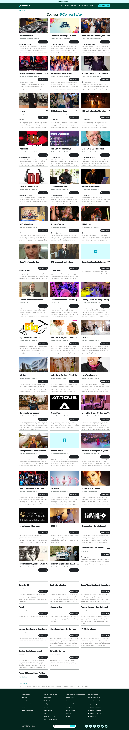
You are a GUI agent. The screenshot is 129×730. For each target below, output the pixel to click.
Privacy (24, 707)
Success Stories (70, 710)
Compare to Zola (92, 716)
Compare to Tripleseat (94, 704)
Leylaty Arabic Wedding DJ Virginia (97, 300)
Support (68, 716)
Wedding (66, 5)
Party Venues (47, 697)
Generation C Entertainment (93, 547)
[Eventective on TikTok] (98, 726)
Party (60, 5)
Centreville (22, 10)
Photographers (48, 710)
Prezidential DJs (26, 36)
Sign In (92, 5)
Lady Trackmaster (89, 375)
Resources (69, 713)
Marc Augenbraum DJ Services (63, 629)
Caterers (46, 707)
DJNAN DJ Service (57, 651)
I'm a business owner (64, 1)
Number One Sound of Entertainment (34, 629)
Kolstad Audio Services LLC (30, 651)
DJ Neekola (55, 488)
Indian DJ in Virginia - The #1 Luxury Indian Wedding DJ (74, 337)
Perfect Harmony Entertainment (94, 607)
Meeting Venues (48, 704)
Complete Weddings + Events (63, 36)
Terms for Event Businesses (29, 704)
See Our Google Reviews (94, 697)
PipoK (21, 607)
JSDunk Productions (59, 186)
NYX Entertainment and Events (32, 488)
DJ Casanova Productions (62, 262)
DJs (45, 713)
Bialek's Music (57, 451)
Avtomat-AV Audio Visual (61, 73)
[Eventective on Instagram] (90, 726)
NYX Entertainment (89, 629)
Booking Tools (69, 707)
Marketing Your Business (73, 700)
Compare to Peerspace (94, 710)
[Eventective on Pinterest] (94, 726)
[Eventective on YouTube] (102, 726)
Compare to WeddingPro (95, 700)
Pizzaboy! (23, 149)
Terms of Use (25, 700)
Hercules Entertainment (29, 413)
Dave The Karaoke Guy (29, 262)
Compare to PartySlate (94, 713)
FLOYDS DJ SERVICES (28, 186)
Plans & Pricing (70, 697)
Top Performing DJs (58, 585)
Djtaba (22, 375)
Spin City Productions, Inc (62, 149)
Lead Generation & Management (75, 704)
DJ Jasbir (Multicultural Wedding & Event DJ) (38, 73)
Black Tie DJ (24, 585)
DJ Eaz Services (26, 224)
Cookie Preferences (27, 710)
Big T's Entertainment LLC (30, 337)
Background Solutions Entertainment (35, 451)
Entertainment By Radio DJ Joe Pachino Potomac (40, 564)
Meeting (73, 5)
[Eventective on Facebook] (86, 726)
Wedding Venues (48, 700)
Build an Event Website (50, 719)
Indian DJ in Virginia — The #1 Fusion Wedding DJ (71, 375)
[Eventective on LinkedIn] (106, 726)
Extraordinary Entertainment (94, 526)
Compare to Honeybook (94, 707)
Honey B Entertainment (91, 488)
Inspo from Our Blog (49, 716)
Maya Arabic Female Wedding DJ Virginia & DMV (71, 300)
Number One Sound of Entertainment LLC (99, 73)
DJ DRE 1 (54, 526)
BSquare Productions (91, 186)
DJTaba (85, 337)
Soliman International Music (31, 300)
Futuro (22, 111)
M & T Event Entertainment (93, 149)
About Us (24, 697)
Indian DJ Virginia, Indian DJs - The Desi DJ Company (73, 564)
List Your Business (83, 5)
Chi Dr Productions (59, 111)
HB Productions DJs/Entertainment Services (100, 111)
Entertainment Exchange (30, 526)
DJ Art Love (86, 224)
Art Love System (57, 224)
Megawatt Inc (56, 607)
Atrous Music (56, 413)
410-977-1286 (23, 678)
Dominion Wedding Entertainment (96, 262)
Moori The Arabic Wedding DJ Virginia (98, 413)
